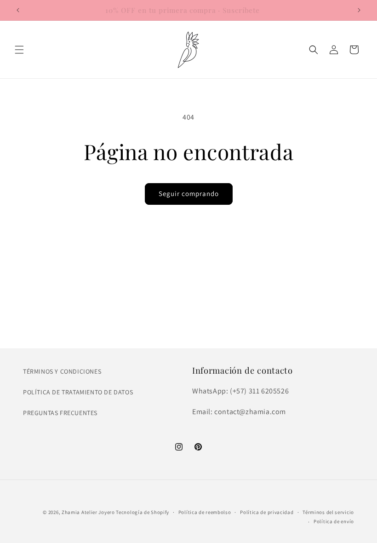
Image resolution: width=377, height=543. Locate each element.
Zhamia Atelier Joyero (88, 512)
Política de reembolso (204, 512)
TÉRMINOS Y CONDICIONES (62, 371)
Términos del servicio (328, 512)
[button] (19, 50)
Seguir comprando (189, 193)
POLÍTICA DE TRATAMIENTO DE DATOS (78, 392)
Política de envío (334, 521)
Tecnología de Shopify (142, 512)
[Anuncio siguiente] (359, 10)
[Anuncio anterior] (18, 10)
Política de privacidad (266, 512)
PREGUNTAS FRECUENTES (60, 413)
